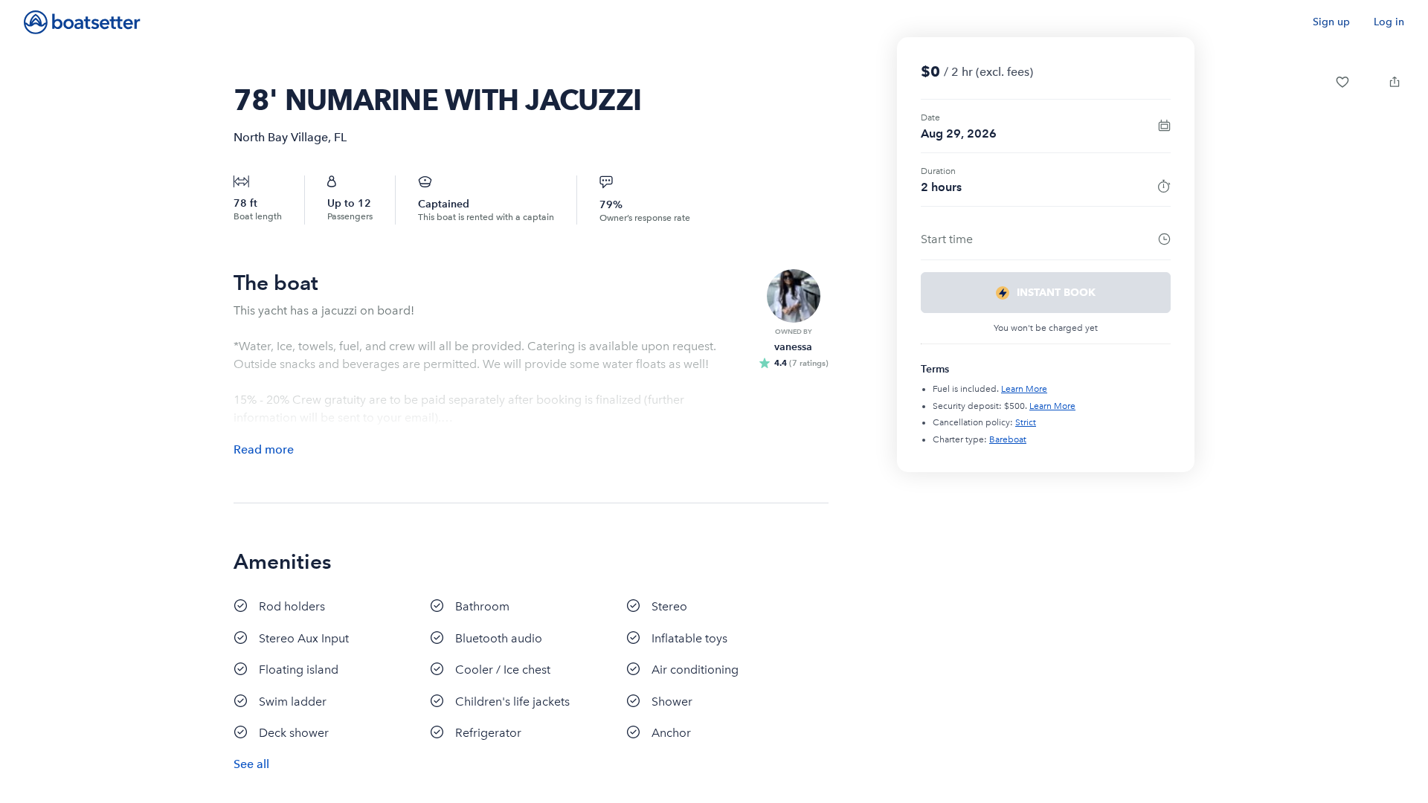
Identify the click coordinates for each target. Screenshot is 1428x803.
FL (340, 137)
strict (1025, 422)
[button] (1342, 81)
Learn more (1024, 389)
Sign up (1331, 22)
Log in (1389, 22)
